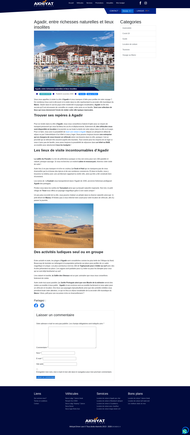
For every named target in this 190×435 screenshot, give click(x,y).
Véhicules (80, 3)
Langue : (142, 11)
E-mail (39, 358)
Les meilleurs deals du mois (137, 403)
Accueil (71, 3)
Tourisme (126, 50)
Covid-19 (126, 33)
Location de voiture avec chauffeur (108, 406)
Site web (39, 364)
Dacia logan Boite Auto (72, 409)
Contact (114, 11)
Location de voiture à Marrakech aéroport (110, 401)
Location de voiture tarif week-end (138, 401)
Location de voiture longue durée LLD (108, 409)
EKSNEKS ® (116, 427)
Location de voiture (129, 44)
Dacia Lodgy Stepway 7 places (75, 403)
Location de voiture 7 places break (139, 398)
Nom (38, 353)
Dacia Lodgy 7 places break (74, 398)
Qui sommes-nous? (40, 398)
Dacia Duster (69, 406)
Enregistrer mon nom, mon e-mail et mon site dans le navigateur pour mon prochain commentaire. (74, 372)
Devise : (127, 11)
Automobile (126, 28)
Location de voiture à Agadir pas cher (108, 398)
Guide (124, 39)
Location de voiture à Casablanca (107, 403)
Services (89, 3)
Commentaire (42, 347)
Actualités (109, 3)
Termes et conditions (40, 401)
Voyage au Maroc (129, 55)
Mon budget (120, 3)
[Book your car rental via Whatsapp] (185, 430)
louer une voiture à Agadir (75, 132)
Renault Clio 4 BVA (71, 401)
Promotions (99, 3)
